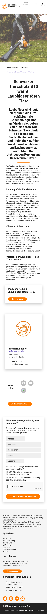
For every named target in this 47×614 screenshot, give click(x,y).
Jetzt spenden (12, 571)
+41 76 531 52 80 (18, 361)
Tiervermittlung (9, 541)
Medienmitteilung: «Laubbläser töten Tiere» (21, 290)
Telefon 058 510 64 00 (14, 587)
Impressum (9, 611)
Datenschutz (22, 611)
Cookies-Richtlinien (36, 611)
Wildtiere (23, 72)
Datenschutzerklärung (30, 477)
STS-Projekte (8, 545)
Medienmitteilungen (13, 72)
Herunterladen (17, 299)
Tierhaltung (7, 543)
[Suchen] (43, 4)
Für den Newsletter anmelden (23, 496)
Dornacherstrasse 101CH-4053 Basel (14, 583)
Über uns (6, 547)
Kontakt (6, 551)
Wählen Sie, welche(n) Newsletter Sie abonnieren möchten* (22, 468)
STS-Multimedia (9, 549)
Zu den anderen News (19, 404)
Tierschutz (7, 538)
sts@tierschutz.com (20, 364)
